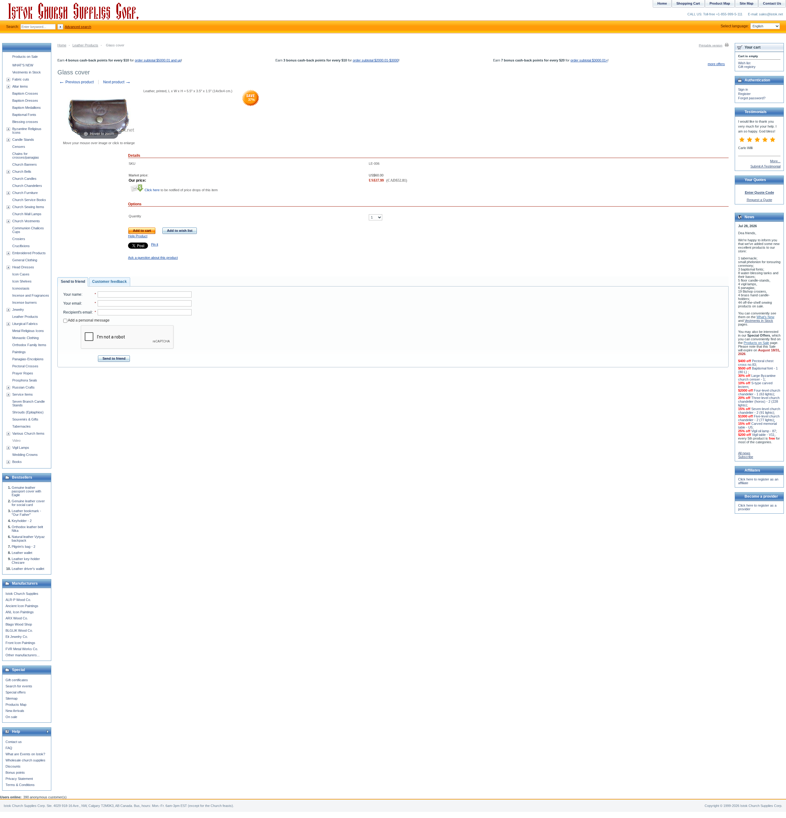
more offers (716, 64)
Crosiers (18, 239)
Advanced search (78, 27)
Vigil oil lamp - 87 (763, 431)
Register (744, 94)
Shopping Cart (688, 3)
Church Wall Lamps (26, 214)
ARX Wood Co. (17, 618)
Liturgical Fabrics (25, 324)
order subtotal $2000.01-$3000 (376, 60)
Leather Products (85, 45)
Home (61, 45)
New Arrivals (15, 711)
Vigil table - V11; (763, 435)
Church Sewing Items (28, 207)
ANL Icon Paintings (20, 612)
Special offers (16, 692)
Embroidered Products (29, 253)
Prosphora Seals (24, 380)
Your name (72, 294)
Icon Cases (20, 274)
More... (775, 161)
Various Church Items (28, 433)
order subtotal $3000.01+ (589, 60)
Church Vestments (26, 221)
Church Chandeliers (27, 186)
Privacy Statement (19, 778)
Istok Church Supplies (22, 593)
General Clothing (24, 260)
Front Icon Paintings (20, 643)
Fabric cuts (20, 79)
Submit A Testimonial (765, 166)
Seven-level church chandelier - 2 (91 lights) (759, 410)
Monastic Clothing (25, 338)
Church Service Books (29, 200)
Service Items (22, 394)
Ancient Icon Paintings (22, 606)
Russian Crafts (23, 387)
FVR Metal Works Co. (22, 649)
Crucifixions (21, 246)
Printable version (710, 45)
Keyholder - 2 (22, 521)
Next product (117, 82)
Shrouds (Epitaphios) (28, 412)
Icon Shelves (22, 281)
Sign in (743, 89)
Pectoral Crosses (25, 366)
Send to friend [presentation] (73, 281)
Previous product (76, 82)
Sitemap (12, 698)
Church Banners (24, 164)
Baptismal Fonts (24, 115)
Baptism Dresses (25, 100)
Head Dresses (23, 267)
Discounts (13, 766)
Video (16, 440)
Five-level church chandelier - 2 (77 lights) (759, 418)
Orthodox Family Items (29, 345)
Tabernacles (21, 426)
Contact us (14, 742)
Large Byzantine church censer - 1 (757, 377)
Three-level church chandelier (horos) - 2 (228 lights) (759, 401)
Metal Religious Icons (28, 331)
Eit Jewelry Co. (17, 636)
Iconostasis (20, 288)
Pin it (154, 244)
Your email (72, 303)
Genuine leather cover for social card (28, 503)
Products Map (16, 704)
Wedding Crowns (25, 454)
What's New (765, 317)
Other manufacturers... (23, 655)
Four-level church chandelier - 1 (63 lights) (759, 392)
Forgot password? (751, 98)
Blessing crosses (25, 122)
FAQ (9, 748)
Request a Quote (759, 200)
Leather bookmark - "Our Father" (26, 512)
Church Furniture (25, 193)
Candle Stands (23, 139)
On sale (11, 717)
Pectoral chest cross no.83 (755, 362)
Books (17, 462)
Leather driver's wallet (28, 569)
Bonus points (15, 772)
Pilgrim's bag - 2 (23, 546)
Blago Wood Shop (19, 624)
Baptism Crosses (25, 93)
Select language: (735, 26)
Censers (18, 146)
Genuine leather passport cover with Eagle (26, 491)
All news (744, 453)
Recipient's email (77, 312)
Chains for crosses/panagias (25, 155)
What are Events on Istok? (25, 754)
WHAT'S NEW (22, 65)
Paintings (19, 352)
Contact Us (772, 3)
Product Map (720, 3)
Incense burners (24, 302)
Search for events (19, 686)
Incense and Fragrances (30, 295)
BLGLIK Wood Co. (19, 630)
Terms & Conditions (20, 785)
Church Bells (21, 171)
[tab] (72, 281)
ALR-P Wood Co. (18, 600)
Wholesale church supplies (25, 760)
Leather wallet (22, 553)
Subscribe (745, 457)
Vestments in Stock (26, 72)
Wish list (744, 63)
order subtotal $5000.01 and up (158, 60)
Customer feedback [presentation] (109, 281)
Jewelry (18, 309)
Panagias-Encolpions (28, 359)
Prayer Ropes (22, 373)
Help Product (137, 236)
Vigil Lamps (20, 447)
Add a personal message (88, 320)
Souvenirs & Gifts (25, 419)
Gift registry (747, 67)
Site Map (746, 3)
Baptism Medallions (26, 107)
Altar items (20, 86)
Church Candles (24, 178)
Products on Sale (25, 56)
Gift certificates (17, 680)
